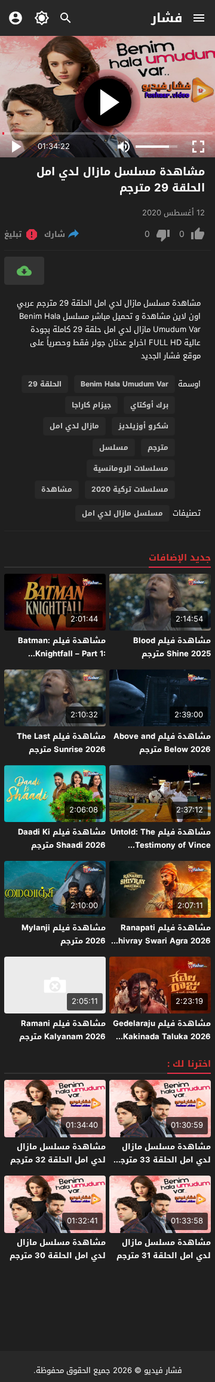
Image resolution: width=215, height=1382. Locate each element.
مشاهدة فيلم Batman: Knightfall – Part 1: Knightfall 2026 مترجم (62, 653)
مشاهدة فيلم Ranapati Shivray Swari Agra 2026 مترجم (162, 940)
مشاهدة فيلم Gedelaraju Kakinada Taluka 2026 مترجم (162, 1036)
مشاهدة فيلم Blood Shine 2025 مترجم (172, 647)
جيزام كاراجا (91, 405)
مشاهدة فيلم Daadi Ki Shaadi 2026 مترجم (62, 838)
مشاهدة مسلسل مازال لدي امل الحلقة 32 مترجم (58, 1153)
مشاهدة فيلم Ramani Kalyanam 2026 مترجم (62, 1030)
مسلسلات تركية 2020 (129, 489)
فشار (167, 18)
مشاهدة (56, 489)
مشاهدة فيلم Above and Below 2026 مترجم (162, 743)
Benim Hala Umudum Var (124, 384)
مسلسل (113, 447)
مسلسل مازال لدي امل (122, 513)
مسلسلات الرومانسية (130, 468)
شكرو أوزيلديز (143, 426)
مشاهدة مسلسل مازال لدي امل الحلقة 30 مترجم (58, 1249)
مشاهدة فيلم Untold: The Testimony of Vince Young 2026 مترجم (160, 845)
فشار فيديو (163, 1370)
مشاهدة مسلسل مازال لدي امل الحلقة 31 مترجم (163, 1249)
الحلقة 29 (45, 384)
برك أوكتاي (149, 405)
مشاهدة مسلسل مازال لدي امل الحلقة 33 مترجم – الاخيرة (163, 1159)
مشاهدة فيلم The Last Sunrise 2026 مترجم (61, 743)
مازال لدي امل (74, 426)
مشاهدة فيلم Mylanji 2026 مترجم (64, 934)
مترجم (158, 447)
